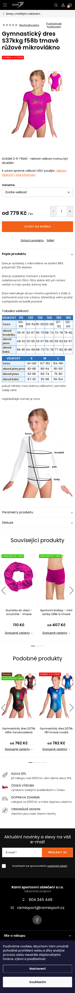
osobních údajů (57, 866)
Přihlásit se (57, 852)
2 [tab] (35, 762)
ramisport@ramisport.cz (40, 907)
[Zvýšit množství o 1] (70, 211)
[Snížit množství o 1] (53, 211)
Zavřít (23, 237)
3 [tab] (40, 762)
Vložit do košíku (37, 226)
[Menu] (5, 5)
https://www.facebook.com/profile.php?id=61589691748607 (37, 919)
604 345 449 (40, 899)
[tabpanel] (19, 595)
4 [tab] (44, 762)
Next (71, 590)
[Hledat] (55, 5)
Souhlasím (37, 982)
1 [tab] (30, 762)
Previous (3, 590)
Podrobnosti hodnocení (54, 25)
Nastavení (37, 968)
